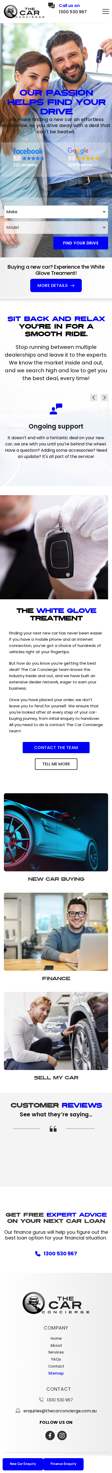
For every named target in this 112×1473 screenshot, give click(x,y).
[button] (105, 11)
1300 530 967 (73, 12)
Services (56, 1352)
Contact (56, 1366)
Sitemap (56, 1373)
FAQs (56, 1359)
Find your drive (81, 243)
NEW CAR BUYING (56, 879)
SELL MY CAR (56, 1077)
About (56, 1345)
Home (56, 1338)
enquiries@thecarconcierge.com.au (60, 1411)
